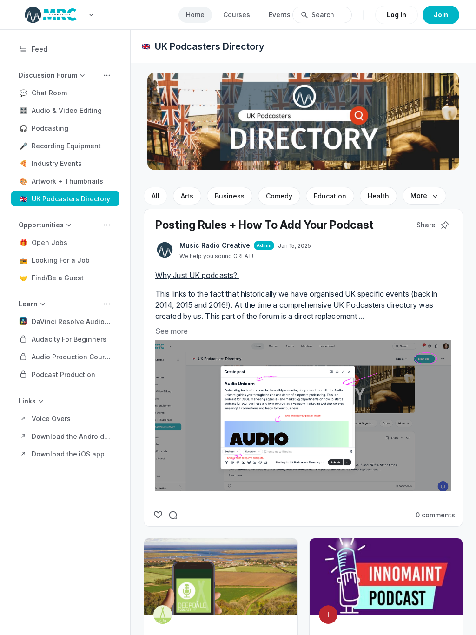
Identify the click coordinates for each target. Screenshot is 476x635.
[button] (65, 92)
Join (441, 15)
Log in (396, 15)
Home (195, 15)
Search (322, 15)
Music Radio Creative (214, 245)
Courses (236, 15)
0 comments (435, 515)
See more (171, 331)
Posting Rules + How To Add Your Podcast (264, 225)
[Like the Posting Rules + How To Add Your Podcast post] (158, 514)
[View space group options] (107, 75)
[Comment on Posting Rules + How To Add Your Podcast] (172, 514)
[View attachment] (303, 415)
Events (280, 15)
